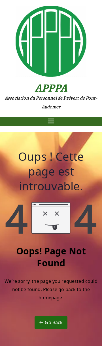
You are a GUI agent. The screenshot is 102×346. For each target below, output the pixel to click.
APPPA (51, 87)
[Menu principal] (51, 121)
